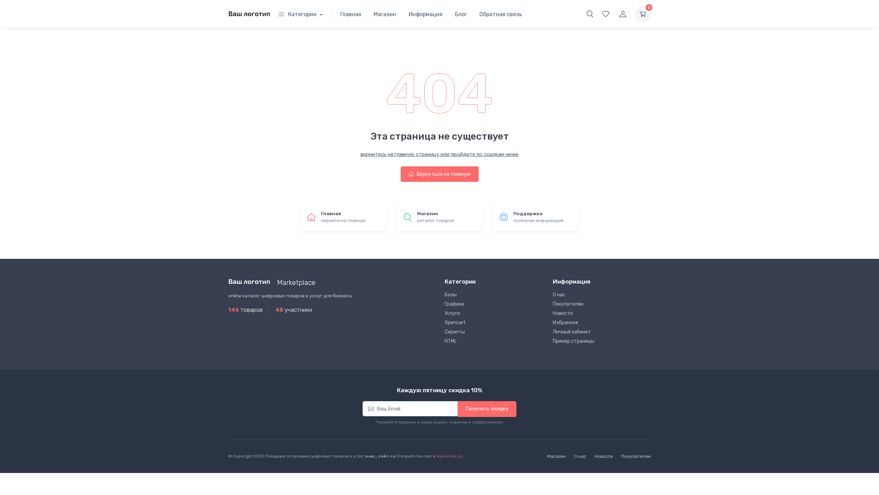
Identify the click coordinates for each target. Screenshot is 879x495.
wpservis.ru (449, 456)
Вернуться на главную (443, 174)
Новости (563, 313)
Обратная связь (500, 14)
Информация (426, 14)
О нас (559, 295)
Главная (350, 14)
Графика (454, 304)
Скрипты (455, 332)
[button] (590, 14)
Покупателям (568, 304)
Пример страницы (573, 341)
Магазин (385, 14)
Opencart (455, 323)
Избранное (565, 323)
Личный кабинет (572, 332)
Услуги (452, 313)
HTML (451, 341)
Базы (451, 295)
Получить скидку (487, 409)
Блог (461, 14)
